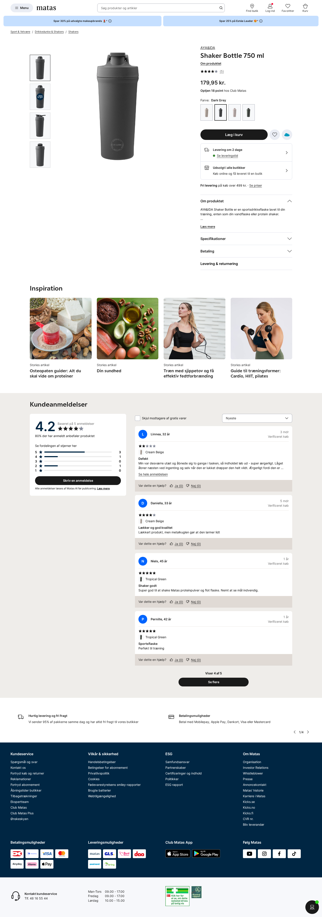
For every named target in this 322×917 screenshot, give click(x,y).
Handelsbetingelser (102, 762)
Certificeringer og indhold (183, 773)
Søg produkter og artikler (119, 8)
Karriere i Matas (254, 796)
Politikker (172, 779)
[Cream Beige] (206, 112)
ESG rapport (174, 785)
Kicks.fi (248, 813)
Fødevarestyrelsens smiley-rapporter (114, 785)
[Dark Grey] (220, 112)
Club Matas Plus (22, 813)
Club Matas (19, 807)
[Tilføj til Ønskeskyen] (287, 134)
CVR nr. (248, 819)
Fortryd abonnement (25, 785)
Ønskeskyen (19, 819)
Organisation (252, 762)
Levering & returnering (219, 263)
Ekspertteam (20, 802)
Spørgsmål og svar (24, 762)
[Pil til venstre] (294, 731)
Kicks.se (249, 802)
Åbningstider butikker (26, 790)
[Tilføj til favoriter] (274, 134)
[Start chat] (312, 907)
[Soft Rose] (234, 112)
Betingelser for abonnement (108, 767)
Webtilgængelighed (102, 796)
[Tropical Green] (248, 112)
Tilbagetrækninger (24, 796)
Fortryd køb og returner (27, 773)
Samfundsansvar (177, 762)
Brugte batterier (99, 790)
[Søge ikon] (221, 7)
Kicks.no (249, 807)
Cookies (93, 779)
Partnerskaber (175, 767)
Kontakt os (18, 767)
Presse (248, 779)
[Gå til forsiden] (46, 8)
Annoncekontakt (254, 785)
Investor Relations (255, 767)
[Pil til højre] (287, 338)
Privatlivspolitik (99, 773)
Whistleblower (253, 773)
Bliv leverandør (253, 824)
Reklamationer (21, 779)
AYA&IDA (207, 48)
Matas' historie (253, 790)
